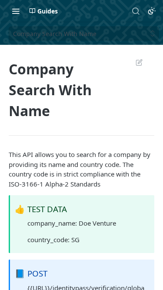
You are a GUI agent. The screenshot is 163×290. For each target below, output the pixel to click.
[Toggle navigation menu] (16, 11)
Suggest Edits (135, 62)
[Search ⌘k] (136, 11)
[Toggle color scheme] (152, 11)
